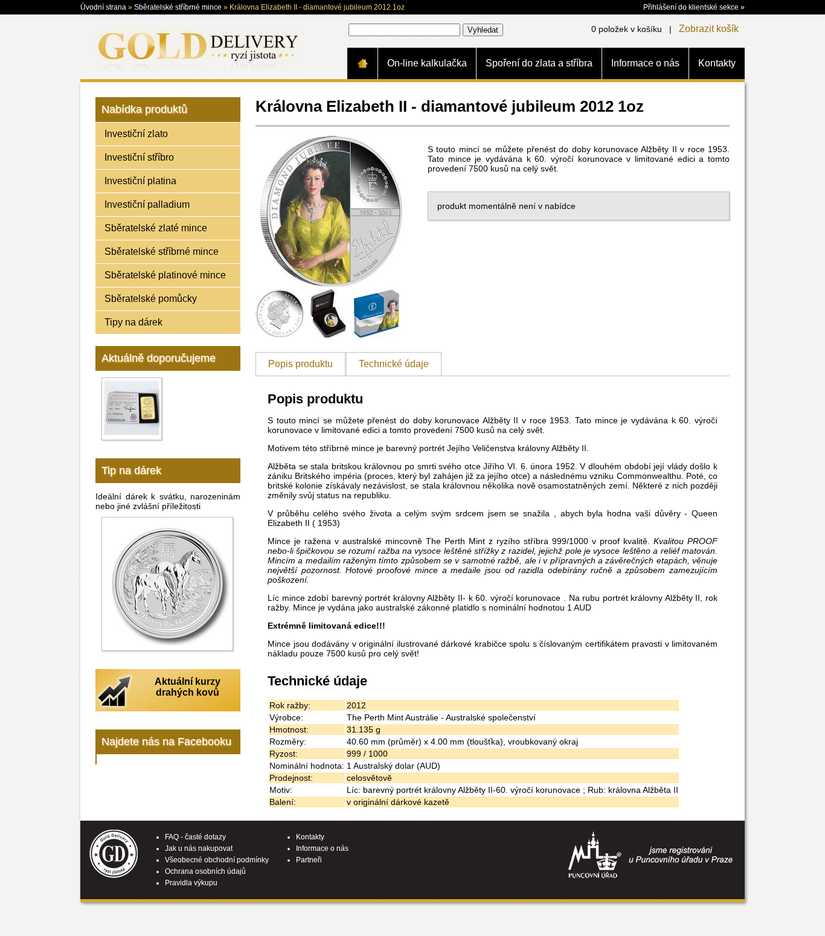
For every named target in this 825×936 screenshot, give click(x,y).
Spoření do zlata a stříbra (539, 63)
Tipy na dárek (133, 322)
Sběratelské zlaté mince (155, 228)
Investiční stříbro (139, 157)
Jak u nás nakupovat (199, 848)
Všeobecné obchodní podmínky (217, 860)
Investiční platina (140, 181)
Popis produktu (300, 364)
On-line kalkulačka (427, 63)
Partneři (309, 860)
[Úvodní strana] (362, 63)
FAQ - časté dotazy (195, 837)
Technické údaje (394, 364)
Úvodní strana (103, 7)
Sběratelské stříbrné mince (178, 7)
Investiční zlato (136, 134)
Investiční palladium (147, 204)
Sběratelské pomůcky (150, 298)
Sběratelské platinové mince (165, 275)
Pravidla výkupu (191, 883)
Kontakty (717, 63)
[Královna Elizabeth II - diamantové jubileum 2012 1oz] (330, 283)
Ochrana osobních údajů (205, 871)
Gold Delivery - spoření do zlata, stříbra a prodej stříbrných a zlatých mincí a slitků (195, 46)
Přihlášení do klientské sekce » (694, 7)
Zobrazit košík (709, 29)
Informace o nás (645, 63)
